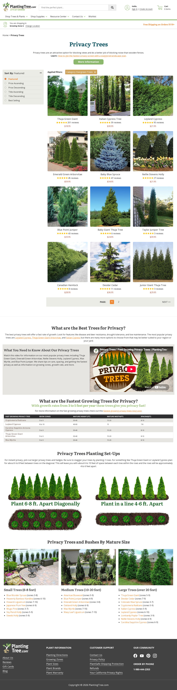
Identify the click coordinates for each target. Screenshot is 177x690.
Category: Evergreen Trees (79, 72)
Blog (5, 670)
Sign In (134, 9)
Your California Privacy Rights (106, 672)
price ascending (16, 83)
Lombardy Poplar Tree (132, 615)
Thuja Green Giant (130, 595)
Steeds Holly (12, 615)
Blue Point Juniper (73, 598)
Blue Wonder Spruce (16, 595)
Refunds (94, 668)
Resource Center (58, 16)
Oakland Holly (70, 605)
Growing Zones (54, 659)
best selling (14, 100)
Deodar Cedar (127, 598)
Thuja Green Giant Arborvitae (46, 337)
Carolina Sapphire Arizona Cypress (17, 429)
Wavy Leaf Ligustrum (74, 612)
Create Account (146, 9)
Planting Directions (57, 655)
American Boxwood (73, 595)
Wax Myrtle (10, 440)
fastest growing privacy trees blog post (122, 410)
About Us (8, 657)
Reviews (7, 662)
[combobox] (77, 8)
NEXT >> (166, 302)
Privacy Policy (97, 659)
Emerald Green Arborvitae (76, 602)
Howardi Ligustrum (15, 602)
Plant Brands (53, 668)
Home (5, 35)
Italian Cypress (73, 337)
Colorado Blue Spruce (131, 602)
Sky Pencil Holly (14, 612)
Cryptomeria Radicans (15, 420)
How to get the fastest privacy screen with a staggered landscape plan (92, 55)
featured (13, 79)
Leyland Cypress (23, 337)
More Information (88, 61)
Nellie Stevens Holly (130, 618)
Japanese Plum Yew (15, 605)
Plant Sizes (52, 663)
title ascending (15, 91)
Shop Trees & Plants (15, 16)
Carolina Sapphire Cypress (134, 622)
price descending (16, 87)
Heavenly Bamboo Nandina (19, 598)
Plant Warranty (54, 672)
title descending (16, 96)
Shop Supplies (38, 16)
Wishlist (92, 16)
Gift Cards (8, 666)
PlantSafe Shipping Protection (107, 663)
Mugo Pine (11, 608)
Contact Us (77, 16)
